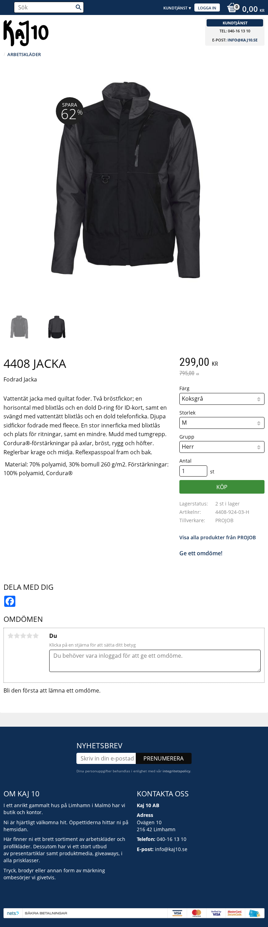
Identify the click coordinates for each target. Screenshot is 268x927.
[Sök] (78, 7)
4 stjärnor (29, 636)
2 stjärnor (17, 636)
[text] (222, 362)
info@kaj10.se (243, 40)
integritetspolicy (176, 770)
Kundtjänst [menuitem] (175, 7)
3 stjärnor (23, 636)
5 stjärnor (35, 636)
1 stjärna (10, 636)
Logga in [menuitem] (207, 7)
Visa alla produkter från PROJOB (217, 537)
